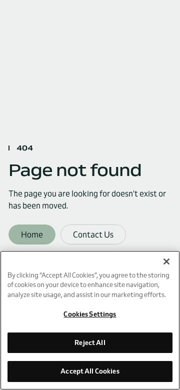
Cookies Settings (90, 314)
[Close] (167, 261)
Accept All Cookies (89, 371)
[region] (90, 320)
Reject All (89, 342)
